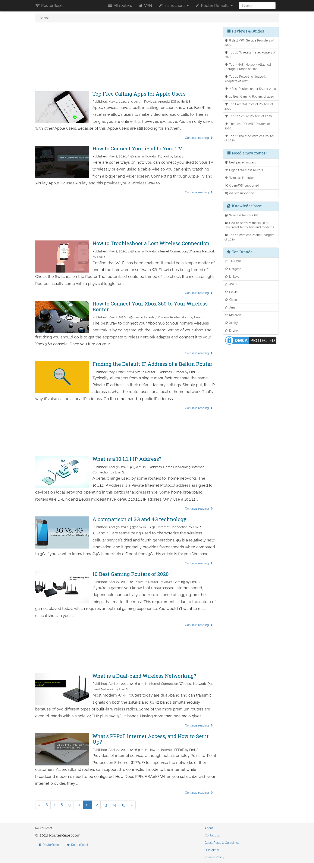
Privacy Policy (214, 857)
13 (105, 804)
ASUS (232, 284)
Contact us (212, 835)
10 (78, 804)
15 (123, 804)
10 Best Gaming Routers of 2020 (251, 96)
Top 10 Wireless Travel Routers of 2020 (250, 54)
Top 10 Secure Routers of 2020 (250, 116)
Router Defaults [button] (215, 5)
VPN (147, 5)
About (209, 828)
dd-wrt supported (241, 193)
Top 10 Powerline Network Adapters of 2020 (245, 79)
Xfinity (233, 323)
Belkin (233, 292)
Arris (231, 307)
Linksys (233, 276)
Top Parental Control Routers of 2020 (248, 106)
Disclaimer (212, 850)
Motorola (235, 315)
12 (96, 804)
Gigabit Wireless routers (245, 170)
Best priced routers (242, 162)
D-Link (233, 330)
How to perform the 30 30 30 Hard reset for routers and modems (249, 225)
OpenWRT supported (243, 185)
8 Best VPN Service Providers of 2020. (249, 43)
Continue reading (197, 137)
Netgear (234, 269)
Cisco (232, 299)
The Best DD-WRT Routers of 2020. (247, 126)
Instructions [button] (174, 5)
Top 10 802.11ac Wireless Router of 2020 (249, 138)
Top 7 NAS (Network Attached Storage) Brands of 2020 (247, 67)
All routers (122, 5)
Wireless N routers (241, 177)
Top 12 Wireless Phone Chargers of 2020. (249, 237)
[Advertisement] (125, 57)
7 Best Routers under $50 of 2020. (252, 88)
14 (114, 804)
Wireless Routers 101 (243, 215)
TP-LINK (234, 261)
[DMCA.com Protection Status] (250, 340)
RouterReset (52, 5)
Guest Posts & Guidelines (222, 842)
